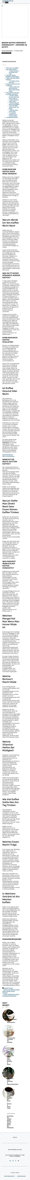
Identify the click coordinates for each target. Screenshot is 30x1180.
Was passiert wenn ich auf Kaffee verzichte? (12, 93)
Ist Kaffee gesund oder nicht (14, 81)
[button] (4, 65)
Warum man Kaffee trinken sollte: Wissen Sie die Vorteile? (11, 991)
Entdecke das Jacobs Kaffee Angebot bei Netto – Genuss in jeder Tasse (10, 1100)
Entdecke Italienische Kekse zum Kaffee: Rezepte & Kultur (10, 1059)
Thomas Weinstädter (7, 51)
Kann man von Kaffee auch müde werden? (12, 68)
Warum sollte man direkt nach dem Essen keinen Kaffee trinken (14, 89)
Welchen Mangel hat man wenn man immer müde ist (14, 97)
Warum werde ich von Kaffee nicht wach (14, 72)
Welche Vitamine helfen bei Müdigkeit (14, 103)
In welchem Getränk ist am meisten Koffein (13, 114)
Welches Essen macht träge (13, 110)
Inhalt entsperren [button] (7, 454)
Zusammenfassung (12, 117)
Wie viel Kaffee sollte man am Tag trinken (14, 107)
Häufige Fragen (6, 53)
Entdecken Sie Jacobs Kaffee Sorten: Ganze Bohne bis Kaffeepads (10, 1121)
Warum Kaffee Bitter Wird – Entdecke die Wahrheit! (11, 995)
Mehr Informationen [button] (8, 456)
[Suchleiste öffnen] (3, 2)
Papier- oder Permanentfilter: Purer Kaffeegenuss (12, 1019)
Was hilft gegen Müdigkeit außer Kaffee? (12, 75)
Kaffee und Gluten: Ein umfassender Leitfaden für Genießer (11, 1037)
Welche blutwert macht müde (14, 100)
